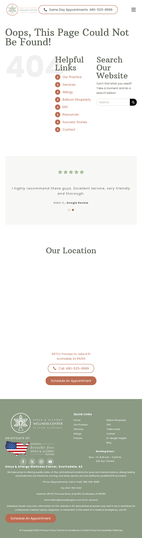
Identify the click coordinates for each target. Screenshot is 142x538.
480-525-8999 (91, 482)
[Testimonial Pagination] (69, 210)
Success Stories (75, 122)
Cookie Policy (89, 530)
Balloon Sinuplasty (77, 99)
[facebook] (23, 461)
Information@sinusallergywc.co (62, 500)
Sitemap (118, 530)
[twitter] (32, 461)
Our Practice (72, 77)
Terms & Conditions (68, 530)
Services (69, 84)
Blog (108, 442)
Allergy (68, 92)
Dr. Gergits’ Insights (116, 438)
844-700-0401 (73, 488)
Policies (78, 438)
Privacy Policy (48, 530)
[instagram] (41, 461)
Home (77, 420)
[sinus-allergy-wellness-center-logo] (21, 5)
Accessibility (105, 530)
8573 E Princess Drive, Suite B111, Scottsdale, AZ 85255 (76, 493)
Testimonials (113, 429)
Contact (69, 129)
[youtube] (50, 461)
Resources (71, 114)
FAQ (108, 424)
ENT (65, 107)
